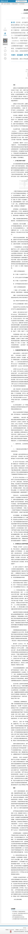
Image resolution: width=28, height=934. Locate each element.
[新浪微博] (5, 54)
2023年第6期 (21, 3)
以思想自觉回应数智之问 (17, 915)
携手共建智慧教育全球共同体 (18, 917)
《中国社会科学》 (14, 3)
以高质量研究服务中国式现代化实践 (19, 918)
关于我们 (24, 927)
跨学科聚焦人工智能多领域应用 (18, 911)
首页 (2, 3)
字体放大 (5, 30)
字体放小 (5, 35)
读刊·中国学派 (7, 3)
